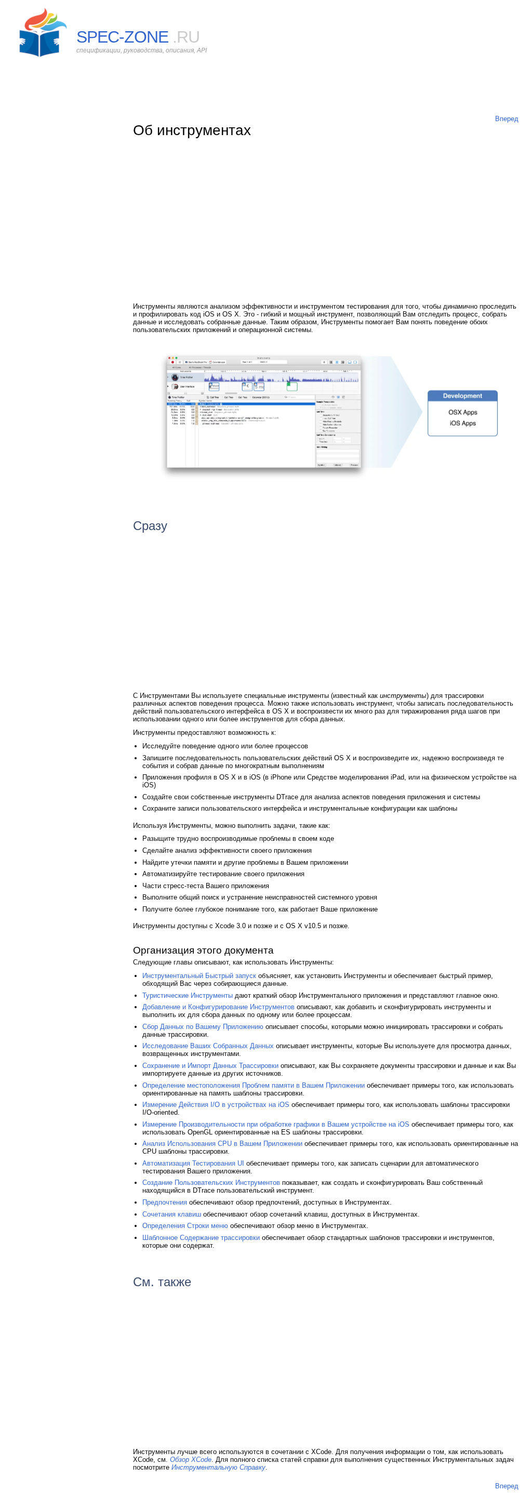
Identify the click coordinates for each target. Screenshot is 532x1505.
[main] (325, 775)
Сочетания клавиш (171, 1214)
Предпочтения (164, 1202)
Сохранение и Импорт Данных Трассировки (210, 1066)
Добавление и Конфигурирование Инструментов (218, 1007)
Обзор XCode (190, 1459)
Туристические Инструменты (187, 995)
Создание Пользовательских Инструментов (211, 1182)
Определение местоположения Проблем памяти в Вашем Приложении (253, 1085)
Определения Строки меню (185, 1226)
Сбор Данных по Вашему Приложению (202, 1027)
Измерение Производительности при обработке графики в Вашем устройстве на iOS (275, 1124)
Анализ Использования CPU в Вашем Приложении (222, 1143)
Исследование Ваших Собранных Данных (208, 1046)
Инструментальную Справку (218, 1467)
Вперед (506, 119)
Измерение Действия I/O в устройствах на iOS (215, 1104)
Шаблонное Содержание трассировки (201, 1238)
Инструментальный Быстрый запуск (199, 976)
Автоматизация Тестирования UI (193, 1163)
